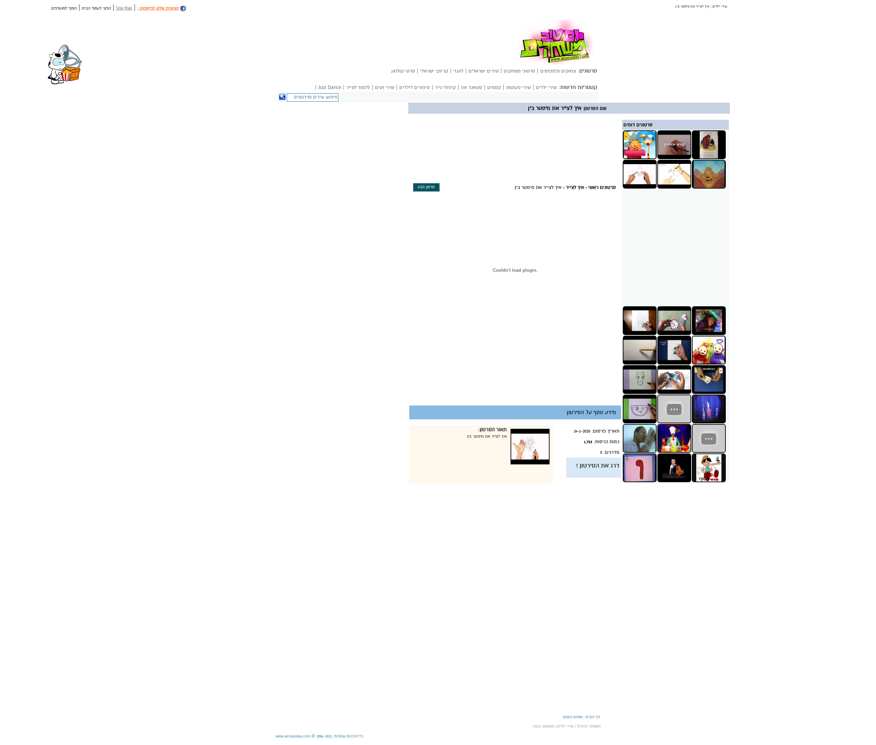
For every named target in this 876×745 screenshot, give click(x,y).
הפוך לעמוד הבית (96, 8)
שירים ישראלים (483, 71)
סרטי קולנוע (403, 71)
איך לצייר (575, 187)
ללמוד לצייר (358, 87)
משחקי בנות (543, 726)
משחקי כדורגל (589, 726)
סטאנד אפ (471, 87)
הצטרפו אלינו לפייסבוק (159, 8)
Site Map (124, 8)
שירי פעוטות (518, 87)
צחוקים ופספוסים (558, 71)
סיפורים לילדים (414, 87)
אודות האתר (572, 717)
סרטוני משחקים (519, 71)
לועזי (458, 71)
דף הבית (592, 717)
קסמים (494, 87)
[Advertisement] (538, 130)
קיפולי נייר (445, 87)
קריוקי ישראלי (434, 71)
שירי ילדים (546, 87)
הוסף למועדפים (64, 8)
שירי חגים (384, 87)
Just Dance (329, 87)
